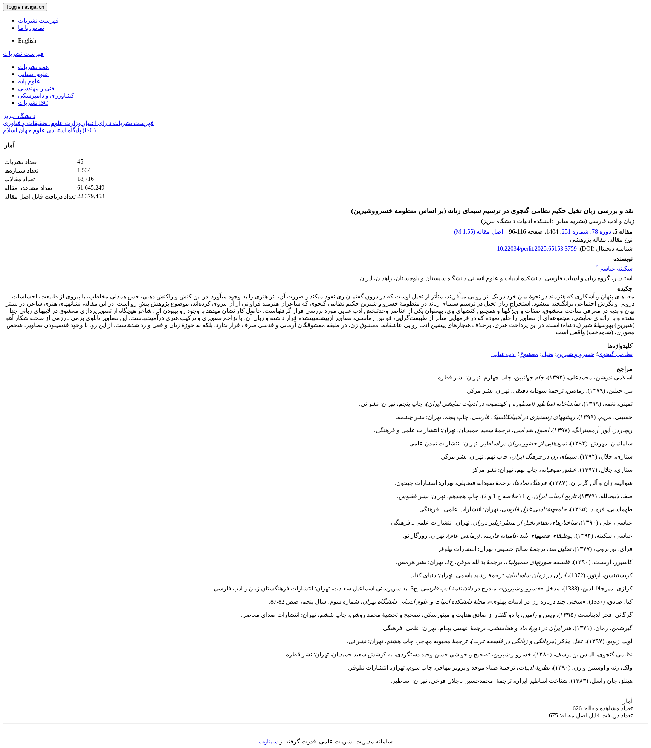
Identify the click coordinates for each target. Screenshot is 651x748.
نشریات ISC (33, 102)
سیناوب (268, 741)
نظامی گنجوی (615, 354)
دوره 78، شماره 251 (586, 231)
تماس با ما (31, 27)
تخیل (547, 354)
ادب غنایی (503, 354)
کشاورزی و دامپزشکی (46, 95)
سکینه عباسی (614, 268)
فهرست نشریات (38, 20)
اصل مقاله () (479, 231)
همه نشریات (33, 67)
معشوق (528, 354)
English (27, 40)
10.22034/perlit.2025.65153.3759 (537, 248)
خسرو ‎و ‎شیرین (575, 354)
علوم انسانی (33, 74)
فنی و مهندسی (36, 88)
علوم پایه (29, 81)
